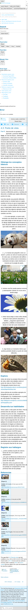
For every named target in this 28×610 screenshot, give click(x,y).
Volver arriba (4, 577)
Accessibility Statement (6, 602)
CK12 (16, 562)
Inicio (7, 124)
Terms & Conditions (20, 600)
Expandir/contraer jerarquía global (2, 124)
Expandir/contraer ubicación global (26, 124)
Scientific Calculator (8, 85)
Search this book (4, 28)
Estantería (17, 124)
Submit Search (4, 33)
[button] (5, 96)
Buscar (3, 608)
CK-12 (10, 560)
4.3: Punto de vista (13, 557)
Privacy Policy (11, 600)
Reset (2, 44)
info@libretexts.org (8, 604)
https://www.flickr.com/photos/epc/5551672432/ (12, 487)
